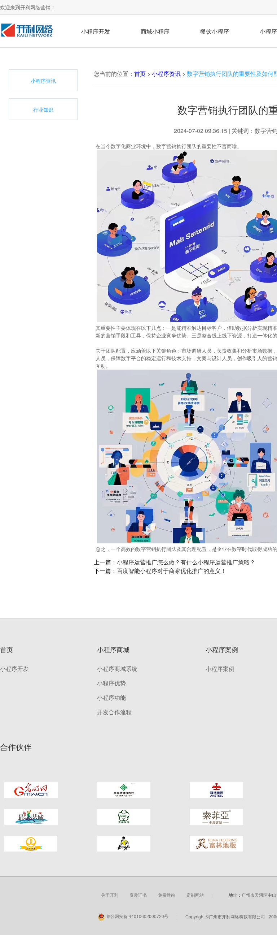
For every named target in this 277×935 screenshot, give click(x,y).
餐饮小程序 (214, 31)
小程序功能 (111, 697)
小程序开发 (95, 31)
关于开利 (109, 895)
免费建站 (166, 895)
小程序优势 (111, 683)
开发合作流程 (114, 712)
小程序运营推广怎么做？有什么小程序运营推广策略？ (186, 562)
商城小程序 (155, 31)
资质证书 (138, 895)
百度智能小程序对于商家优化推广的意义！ (172, 570)
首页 (140, 73)
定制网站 (195, 895)
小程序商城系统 (117, 668)
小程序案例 (220, 668)
